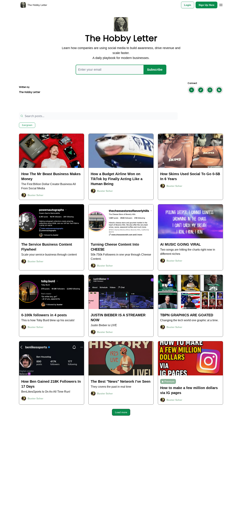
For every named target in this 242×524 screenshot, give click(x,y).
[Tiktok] (201, 90)
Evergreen (27, 125)
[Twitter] (191, 90)
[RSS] (219, 90)
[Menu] (221, 4)
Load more (121, 412)
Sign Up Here (206, 5)
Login (187, 5)
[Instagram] (210, 90)
